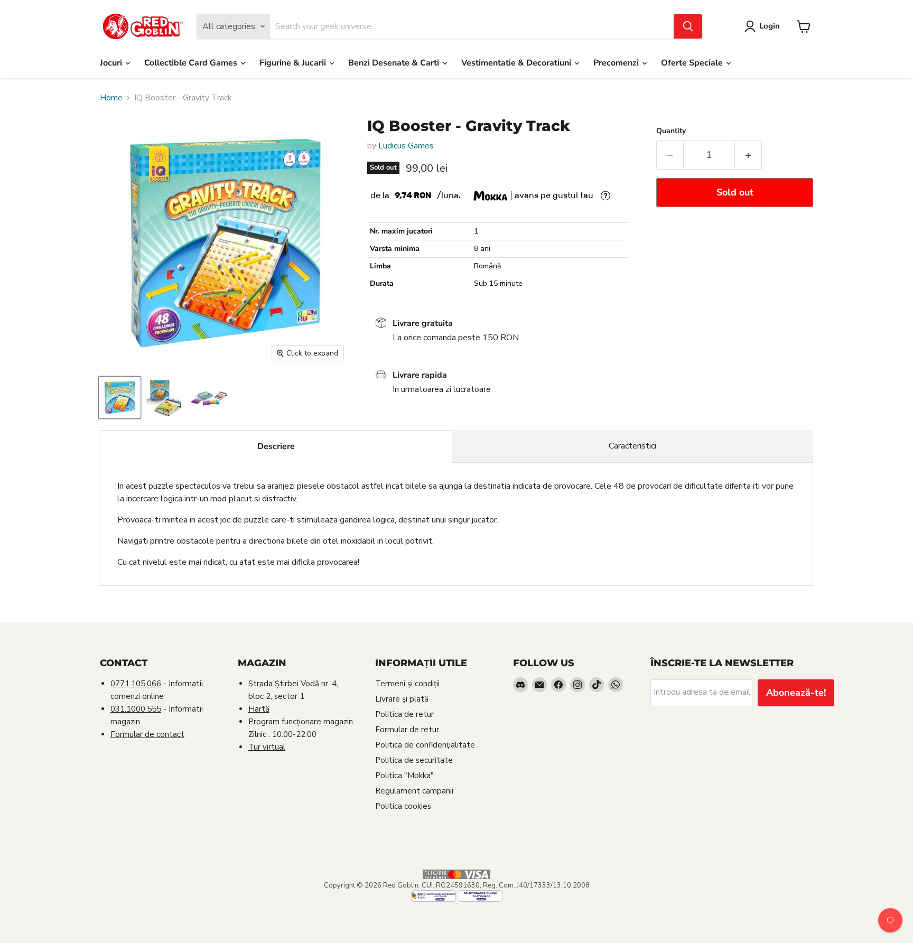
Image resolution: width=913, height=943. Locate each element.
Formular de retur (407, 729)
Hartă (258, 709)
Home (111, 97)
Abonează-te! (796, 692)
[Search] (688, 26)
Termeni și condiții (407, 683)
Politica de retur (404, 714)
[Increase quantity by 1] (748, 155)
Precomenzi (617, 63)
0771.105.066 (135, 683)
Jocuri (112, 63)
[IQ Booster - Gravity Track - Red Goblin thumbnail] (120, 397)
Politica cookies (403, 806)
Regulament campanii (414, 791)
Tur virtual (266, 747)
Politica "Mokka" (404, 775)
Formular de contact (147, 734)
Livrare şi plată (401, 699)
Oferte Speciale (693, 63)
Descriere (276, 446)
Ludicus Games (406, 146)
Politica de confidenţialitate (425, 745)
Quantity (671, 131)
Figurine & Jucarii (293, 63)
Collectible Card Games (191, 63)
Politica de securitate (414, 760)
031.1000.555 (135, 709)
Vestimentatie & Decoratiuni (517, 63)
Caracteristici (632, 446)
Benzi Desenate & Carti (394, 63)
